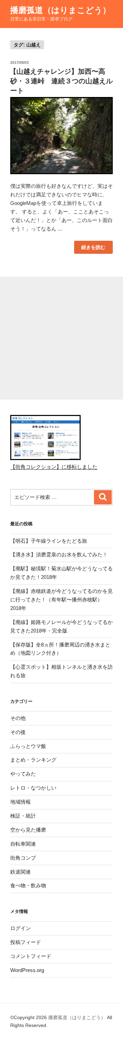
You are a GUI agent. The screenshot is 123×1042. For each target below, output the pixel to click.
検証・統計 (23, 816)
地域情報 (20, 802)
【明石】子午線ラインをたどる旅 (48, 541)
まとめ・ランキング (33, 760)
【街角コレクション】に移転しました (53, 467)
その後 (18, 732)
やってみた (23, 774)
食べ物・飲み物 (28, 885)
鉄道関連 (20, 872)
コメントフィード (30, 956)
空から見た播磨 (28, 830)
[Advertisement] (61, 338)
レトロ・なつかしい (33, 788)
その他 (18, 718)
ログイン (20, 928)
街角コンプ (23, 858)
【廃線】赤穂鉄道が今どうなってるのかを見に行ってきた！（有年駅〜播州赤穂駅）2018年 (61, 599)
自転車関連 (23, 844)
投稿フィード (25, 942)
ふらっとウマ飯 (28, 746)
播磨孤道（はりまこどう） (60, 10)
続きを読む (93, 248)
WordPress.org (27, 970)
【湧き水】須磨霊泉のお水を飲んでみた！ (59, 554)
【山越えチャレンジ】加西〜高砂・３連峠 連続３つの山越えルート (61, 81)
